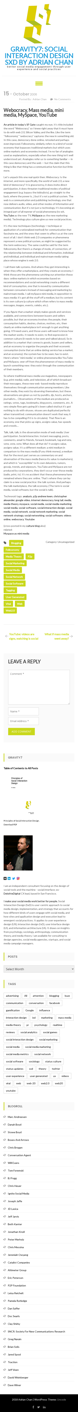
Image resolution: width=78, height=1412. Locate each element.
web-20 (31, 1083)
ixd (34, 1017)
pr (27, 1024)
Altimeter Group (17, 1270)
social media (37, 503)
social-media (11, 507)
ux (54, 1076)
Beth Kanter (15, 1224)
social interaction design (51, 507)
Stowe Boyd (15, 1132)
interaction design (16, 1017)
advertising (12, 995)
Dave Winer (14, 1385)
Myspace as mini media (16, 533)
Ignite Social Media (18, 1193)
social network (19, 511)
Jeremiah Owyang (18, 1254)
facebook (54, 1003)
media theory (11, 503)
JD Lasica (13, 1208)
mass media (64, 1017)
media (67, 500)
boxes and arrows (18, 1139)
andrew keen (45, 496)
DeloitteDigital (12, 893)
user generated (15, 597)
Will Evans (13, 1162)
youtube (11, 1090)
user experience (15, 1076)
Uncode (61, 1399)
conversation (36, 1003)
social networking (34, 515)
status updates (14, 1068)
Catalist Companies (19, 1262)
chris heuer (14, 1185)
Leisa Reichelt (16, 1293)
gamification (13, 1010)
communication (14, 1003)
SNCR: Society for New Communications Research (36, 1331)
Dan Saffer (14, 1308)
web (19, 603)
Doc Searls (14, 1316)
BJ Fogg (12, 1178)
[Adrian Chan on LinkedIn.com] (9, 878)
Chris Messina (16, 1247)
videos (65, 1076)
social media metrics (17, 1054)
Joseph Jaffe (15, 1201)
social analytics (28, 1032)
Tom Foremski (16, 1170)
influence (44, 1010)
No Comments (62, 99)
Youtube (30, 519)
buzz (67, 995)
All (25, 995)
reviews (10, 1032)
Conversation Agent (19, 1155)
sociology (34, 1061)
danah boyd (14, 1124)
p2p (35, 496)
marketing (47, 1017)
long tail (58, 500)
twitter (56, 1068)
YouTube (9, 215)
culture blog (33, 525)
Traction (12, 1362)
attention (38, 995)
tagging (10, 590)
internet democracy (42, 500)
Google (29, 1010)
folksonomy (12, 549)
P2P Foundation (17, 1285)
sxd (31, 1068)
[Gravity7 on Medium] (5, 878)
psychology (40, 1024)
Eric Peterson (15, 1277)
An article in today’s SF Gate (20, 124)
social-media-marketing (58, 503)
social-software (27, 507)
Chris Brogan (15, 1147)
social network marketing (43, 511)
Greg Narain (14, 1339)
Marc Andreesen (17, 1116)
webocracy (18, 519)
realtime (57, 1024)
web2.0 (10, 610)
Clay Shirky (14, 1323)
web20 (59, 1083)
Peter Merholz (16, 1239)
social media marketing (38, 1046)
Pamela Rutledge (17, 1300)
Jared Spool (14, 1354)
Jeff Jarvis (13, 1216)
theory (42, 1068)
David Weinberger (18, 1377)
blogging (16, 543)
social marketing (15, 563)
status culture (53, 1061)
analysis (27, 496)
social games (50, 1032)
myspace (24, 503)
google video (23, 500)
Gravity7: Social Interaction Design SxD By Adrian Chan (39, 55)
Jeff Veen (13, 1369)
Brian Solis (13, 1346)
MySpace (37, 215)
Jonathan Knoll (16, 1231)
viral (8, 603)
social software (54, 515)
